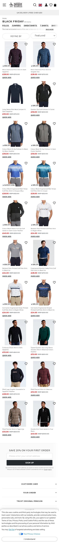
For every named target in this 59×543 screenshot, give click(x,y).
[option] (29, 12)
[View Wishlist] (51, 4)
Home (4, 18)
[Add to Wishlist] (25, 44)
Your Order (29, 493)
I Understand (29, 539)
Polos (5, 26)
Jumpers (16, 26)
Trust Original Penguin (29, 501)
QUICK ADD (6, 77)
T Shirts (44, 26)
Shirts (54, 26)
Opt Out (12, 529)
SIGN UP (29, 462)
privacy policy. (48, 469)
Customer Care (29, 484)
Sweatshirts (30, 26)
